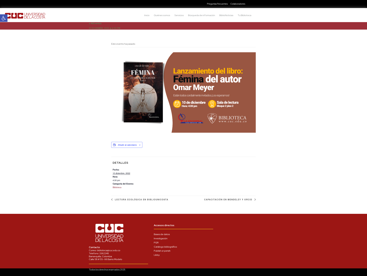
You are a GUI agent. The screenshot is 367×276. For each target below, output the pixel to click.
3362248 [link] (104, 253)
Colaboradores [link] (237, 3)
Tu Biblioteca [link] (244, 15)
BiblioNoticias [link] (226, 15)
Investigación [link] (160, 238)
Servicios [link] (179, 15)
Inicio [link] (147, 15)
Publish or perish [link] (162, 250)
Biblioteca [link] (117, 187)
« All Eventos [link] (95, 23)
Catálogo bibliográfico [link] (165, 246)
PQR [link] (156, 242)
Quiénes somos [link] (162, 15)
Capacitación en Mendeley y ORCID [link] (228, 199)
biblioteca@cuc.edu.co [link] (108, 250)
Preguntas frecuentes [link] (217, 3)
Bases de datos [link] (162, 234)
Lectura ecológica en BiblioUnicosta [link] (141, 199)
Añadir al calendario (127, 145)
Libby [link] (157, 254)
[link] (3, 18)
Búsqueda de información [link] (201, 15)
